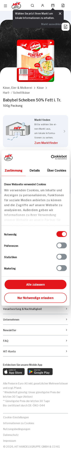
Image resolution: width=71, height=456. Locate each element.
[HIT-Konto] (42, 5)
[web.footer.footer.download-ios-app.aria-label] (14, 371)
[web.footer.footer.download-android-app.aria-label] (40, 371)
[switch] (61, 245)
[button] (17, 87)
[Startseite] (16, 6)
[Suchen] (32, 5)
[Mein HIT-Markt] (52, 5)
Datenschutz (11, 434)
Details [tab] (35, 170)
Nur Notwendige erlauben (35, 297)
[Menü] (5, 5)
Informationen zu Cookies (18, 423)
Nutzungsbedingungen (16, 428)
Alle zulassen (35, 284)
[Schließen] (60, 13)
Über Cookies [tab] (56, 170)
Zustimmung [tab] (13, 170)
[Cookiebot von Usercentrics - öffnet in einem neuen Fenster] (51, 157)
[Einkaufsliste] (63, 5)
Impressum (9, 440)
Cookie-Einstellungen (16, 417)
